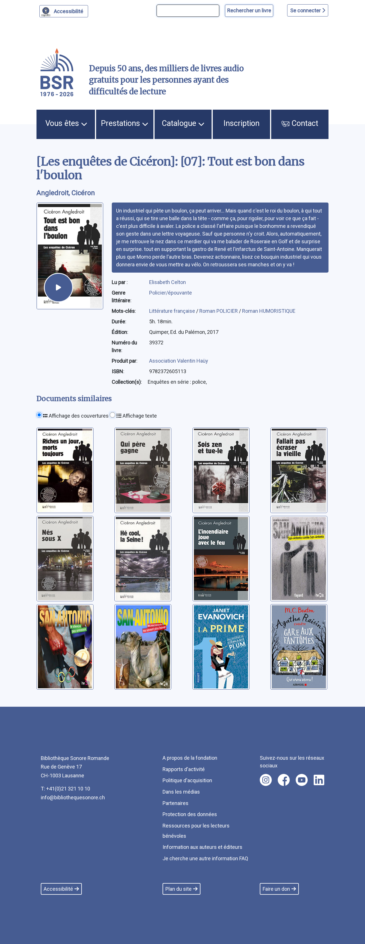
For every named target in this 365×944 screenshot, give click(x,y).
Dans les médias (181, 792)
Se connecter (306, 10)
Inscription (241, 123)
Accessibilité (68, 11)
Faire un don (276, 889)
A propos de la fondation (190, 758)
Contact (303, 123)
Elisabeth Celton (167, 282)
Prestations (121, 123)
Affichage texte (139, 416)
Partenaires (175, 803)
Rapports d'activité (184, 769)
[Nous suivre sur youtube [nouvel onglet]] (302, 780)
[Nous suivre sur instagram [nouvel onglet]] (266, 780)
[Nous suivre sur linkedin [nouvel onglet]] (319, 780)
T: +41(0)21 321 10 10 (65, 789)
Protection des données (190, 814)
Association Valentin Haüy (178, 361)
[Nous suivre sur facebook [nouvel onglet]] (284, 780)
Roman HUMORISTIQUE (268, 311)
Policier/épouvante (170, 293)
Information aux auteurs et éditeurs (202, 847)
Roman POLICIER (219, 311)
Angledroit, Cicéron (65, 193)
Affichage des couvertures (78, 416)
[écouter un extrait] (58, 287)
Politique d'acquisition (187, 780)
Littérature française (172, 311)
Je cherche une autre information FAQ (205, 858)
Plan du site (178, 889)
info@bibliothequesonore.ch (73, 797)
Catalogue (180, 123)
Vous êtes (63, 123)
